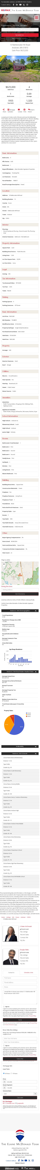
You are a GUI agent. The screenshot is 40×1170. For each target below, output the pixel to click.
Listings (8, 917)
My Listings (24, 932)
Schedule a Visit (28, 972)
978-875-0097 (25, 929)
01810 (28, 917)
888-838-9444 (22, 2)
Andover (23, 917)
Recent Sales (24, 935)
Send (20, 1020)
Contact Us (11, 972)
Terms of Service (9, 1024)
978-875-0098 (25, 952)
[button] (20, 35)
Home (3, 917)
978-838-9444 (28, 1155)
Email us (29, 2)
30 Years (7, 1073)
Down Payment (7, 1085)
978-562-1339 (20, 1155)
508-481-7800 (11, 1155)
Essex (17, 917)
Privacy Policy (32, 1016)
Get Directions (20, 594)
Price (4, 1079)
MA (13, 917)
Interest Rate (7, 1091)
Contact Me (24, 937)
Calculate (20, 1098)
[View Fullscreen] (4, 571)
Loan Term (6, 1069)
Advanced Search (21, 38)
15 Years (14, 1073)
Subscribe (20, 1059)
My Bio (22, 940)
